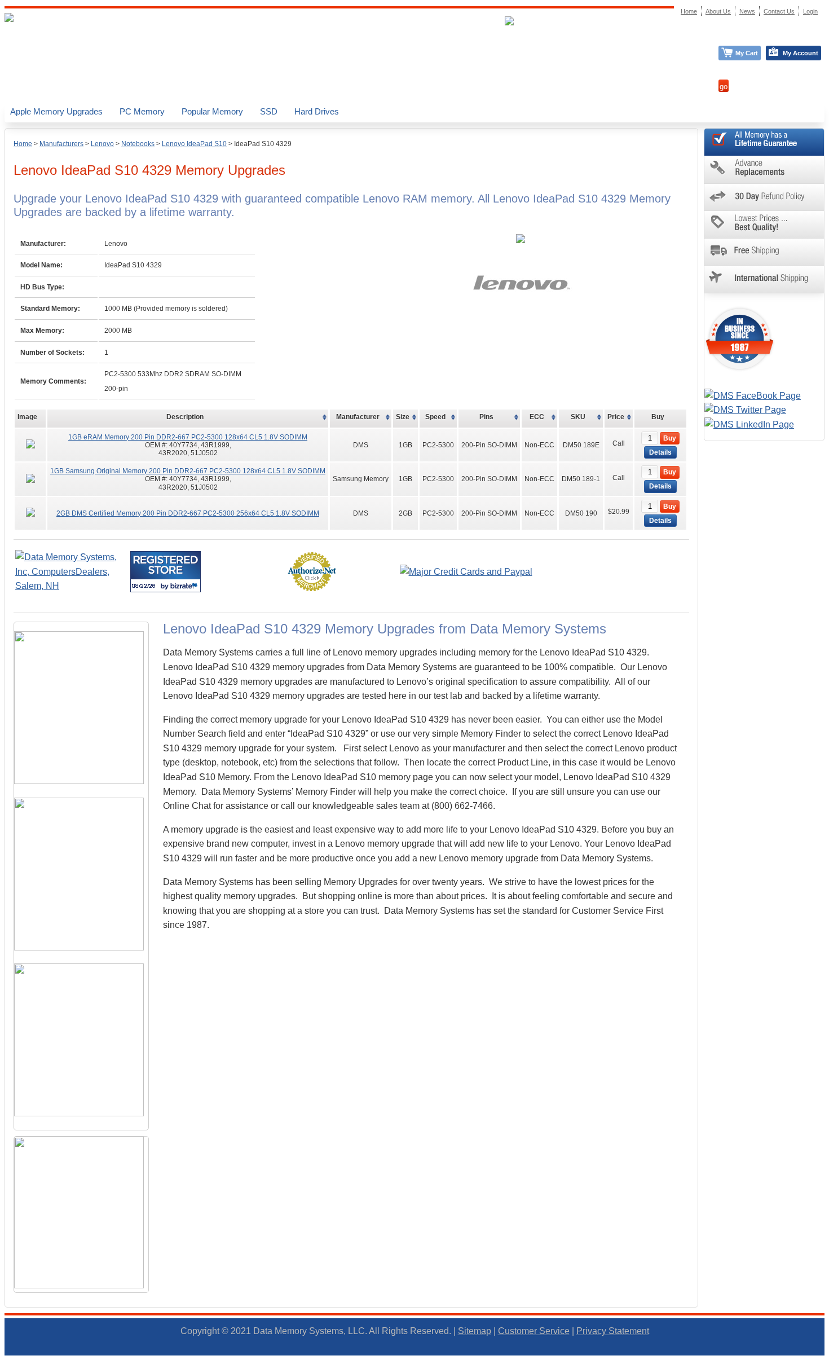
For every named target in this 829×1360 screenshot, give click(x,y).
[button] (828, 1354)
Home (23, 144)
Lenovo (102, 144)
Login (810, 11)
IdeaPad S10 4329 (263, 144)
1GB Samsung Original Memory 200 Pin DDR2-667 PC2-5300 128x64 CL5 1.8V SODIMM (187, 471)
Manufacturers (61, 144)
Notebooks (138, 144)
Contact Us (779, 11)
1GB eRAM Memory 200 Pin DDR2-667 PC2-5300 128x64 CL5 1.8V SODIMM (187, 437)
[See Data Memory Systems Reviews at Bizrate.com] (165, 571)
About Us (718, 11)
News (747, 11)
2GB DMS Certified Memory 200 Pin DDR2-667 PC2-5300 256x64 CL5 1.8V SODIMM (187, 513)
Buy (669, 438)
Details (660, 452)
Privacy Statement (612, 1331)
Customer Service (534, 1331)
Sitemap (474, 1331)
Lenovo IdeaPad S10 (194, 144)
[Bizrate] (185, 585)
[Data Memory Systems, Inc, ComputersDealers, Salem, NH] (71, 586)
